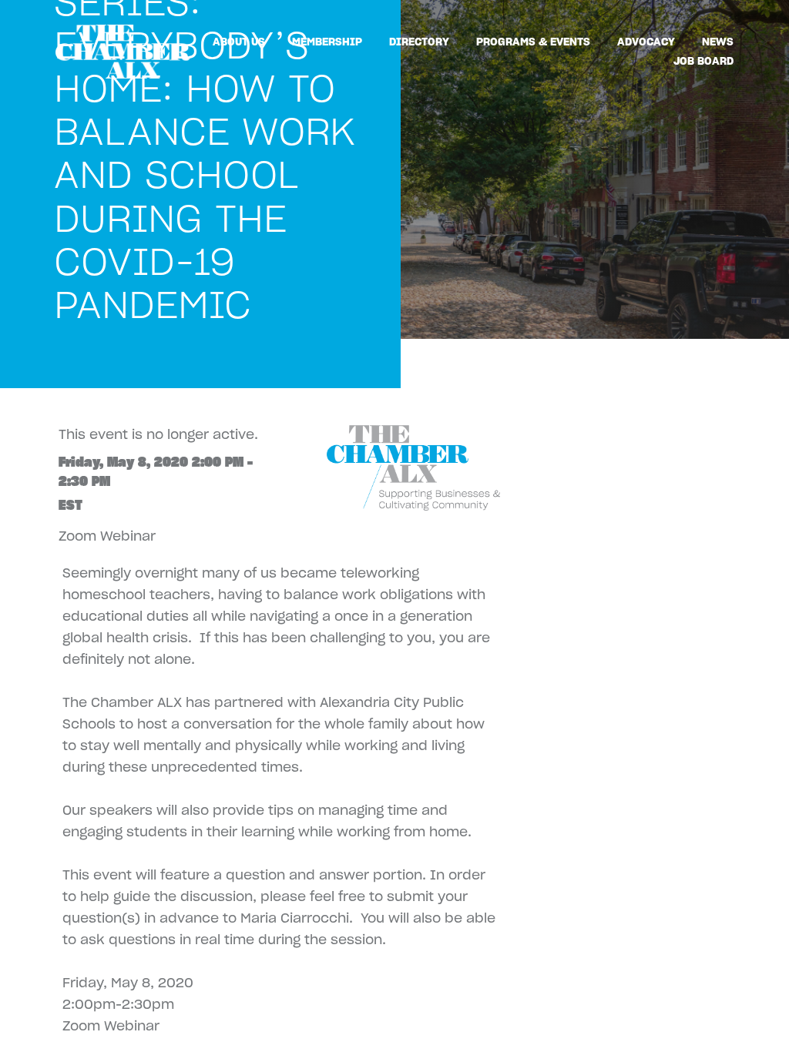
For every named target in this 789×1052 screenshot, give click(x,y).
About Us (239, 42)
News (718, 42)
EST (70, 505)
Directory (419, 42)
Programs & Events (533, 42)
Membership (327, 42)
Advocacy (646, 42)
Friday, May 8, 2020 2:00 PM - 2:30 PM (156, 472)
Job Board (703, 61)
